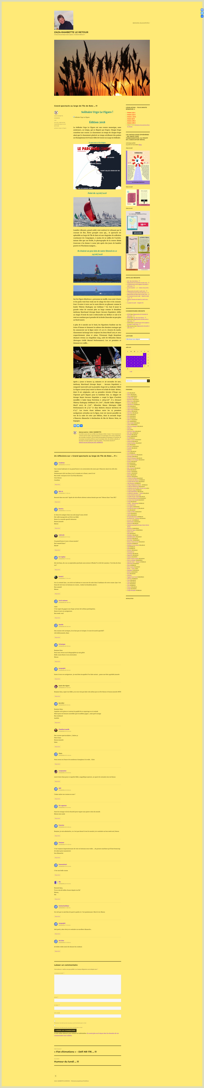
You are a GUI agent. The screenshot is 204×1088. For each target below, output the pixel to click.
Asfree (128, 396)
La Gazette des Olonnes (133, 480)
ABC (60, 788)
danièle (61, 624)
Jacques (129, 461)
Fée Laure (129, 446)
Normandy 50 (130, 552)
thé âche (61, 940)
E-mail (56, 1005)
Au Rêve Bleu (130, 398)
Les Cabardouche (131, 505)
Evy (128, 438)
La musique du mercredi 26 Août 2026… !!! (138, 293)
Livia (128, 510)
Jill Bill (128, 470)
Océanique (62, 644)
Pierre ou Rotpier (131, 560)
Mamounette (130, 521)
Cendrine (62, 463)
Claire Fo (129, 419)
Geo (128, 453)
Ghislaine (129, 456)
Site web (57, 1013)
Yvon (128, 585)
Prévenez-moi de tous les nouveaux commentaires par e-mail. (70, 1023)
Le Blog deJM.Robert (132, 491)
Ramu (128, 565)
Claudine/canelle (64, 729)
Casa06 (129, 408)
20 (137, 363)
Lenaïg (129, 501)
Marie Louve (130, 532)
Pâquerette (130, 555)
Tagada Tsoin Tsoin (132, 577)
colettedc (61, 535)
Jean (128, 466)
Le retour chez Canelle (132, 500)
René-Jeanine (130, 567)
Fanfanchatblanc (131, 443)
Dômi (128, 429)
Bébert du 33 (130, 401)
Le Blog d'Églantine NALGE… (134, 485)
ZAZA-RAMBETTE (58, 115)
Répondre (57, 484)
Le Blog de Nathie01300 (133, 486)
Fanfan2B (129, 441)
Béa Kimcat (130, 399)
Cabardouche (130, 404)
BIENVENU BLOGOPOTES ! (141, 23)
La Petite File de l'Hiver (133, 481)
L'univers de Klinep (132, 478)
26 (134, 366)
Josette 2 (129, 473)
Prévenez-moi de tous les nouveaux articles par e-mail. (68, 1027)
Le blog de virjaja (131, 490)
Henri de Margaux (131, 458)
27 (137, 366)
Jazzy (128, 465)
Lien (55, 120)
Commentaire (59, 973)
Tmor (128, 580)
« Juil (130, 371)
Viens (128, 582)
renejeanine (62, 771)
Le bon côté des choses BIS (134, 495)
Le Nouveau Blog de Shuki (133, 498)
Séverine (129, 575)
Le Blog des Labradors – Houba (135, 493)
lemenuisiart (63, 864)
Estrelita (129, 434)
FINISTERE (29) (58, 124)
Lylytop (129, 515)
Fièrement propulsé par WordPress (80, 1081)
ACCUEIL (56, 122)
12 (134, 360)
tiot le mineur (63, 600)
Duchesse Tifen (131, 431)
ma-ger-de (130, 520)
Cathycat (129, 411)
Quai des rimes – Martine (133, 562)
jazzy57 (61, 576)
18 (131, 363)
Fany (128, 444)
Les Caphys (130, 506)
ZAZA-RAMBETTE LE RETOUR (71, 32)
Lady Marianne (131, 483)
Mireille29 (129, 535)
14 (141, 360)
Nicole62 (129, 550)
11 (131, 360)
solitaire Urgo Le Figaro (60, 128)
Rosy (128, 573)
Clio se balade (130, 423)
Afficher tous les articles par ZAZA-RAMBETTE (91, 442)
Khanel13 (129, 476)
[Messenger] (202, 13)
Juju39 (128, 475)
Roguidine (129, 570)
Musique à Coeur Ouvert (133, 545)
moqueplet (62, 668)
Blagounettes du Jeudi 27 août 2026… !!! (137, 291)
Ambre (129, 394)
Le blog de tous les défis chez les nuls (136, 488)
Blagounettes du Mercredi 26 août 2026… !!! (138, 294)
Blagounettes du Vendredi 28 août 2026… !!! (138, 282)
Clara (128, 421)
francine (61, 825)
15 (144, 360)
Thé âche (129, 578)
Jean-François (131, 468)
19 (134, 363)
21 (141, 363)
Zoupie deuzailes (131, 590)
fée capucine (63, 805)
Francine (129, 449)
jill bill (128, 314)
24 (127, 366)
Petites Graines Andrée (133, 558)
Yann (128, 583)
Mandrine (129, 528)
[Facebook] (202, 9)
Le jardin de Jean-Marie (133, 496)
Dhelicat (129, 428)
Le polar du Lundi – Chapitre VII (135, 303)
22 (144, 363)
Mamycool (130, 523)
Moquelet (129, 543)
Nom (56, 997)
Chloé (128, 414)
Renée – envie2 (131, 568)
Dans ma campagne (132, 426)
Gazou (128, 451)
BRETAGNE (62, 122)
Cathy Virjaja (130, 409)
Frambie (129, 448)
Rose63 (61, 508)
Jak (128, 463)
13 (137, 360)
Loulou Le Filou (131, 511)
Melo (128, 533)
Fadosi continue (131, 439)
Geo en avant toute (132, 455)
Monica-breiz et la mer (133, 542)
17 (127, 363)
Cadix (128, 406)
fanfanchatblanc (64, 906)
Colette (129, 424)
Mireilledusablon (131, 537)
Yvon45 (129, 587)
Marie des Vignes (131, 530)
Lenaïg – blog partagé (132, 503)
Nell (128, 547)
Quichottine (130, 563)
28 (141, 366)
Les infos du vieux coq (132, 508)
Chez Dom (129, 413)
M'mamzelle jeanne (132, 516)
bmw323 (129, 403)
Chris (128, 416)
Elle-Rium (129, 433)
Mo (60, 882)
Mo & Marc (130, 540)
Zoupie (129, 588)
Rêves (140, 144)
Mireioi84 (129, 538)
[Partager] (202, 16)
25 (131, 366)
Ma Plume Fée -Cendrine (133, 518)
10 (127, 360)
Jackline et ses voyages (133, 460)
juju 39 (61, 491)
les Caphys (62, 557)
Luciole (129, 513)
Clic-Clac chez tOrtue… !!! (133, 281)
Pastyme (61, 842)
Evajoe (128, 436)
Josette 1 (129, 471)
